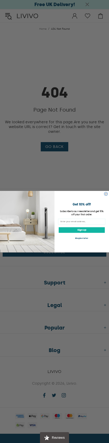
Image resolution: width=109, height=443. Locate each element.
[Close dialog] (106, 194)
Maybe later (81, 238)
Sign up (81, 229)
